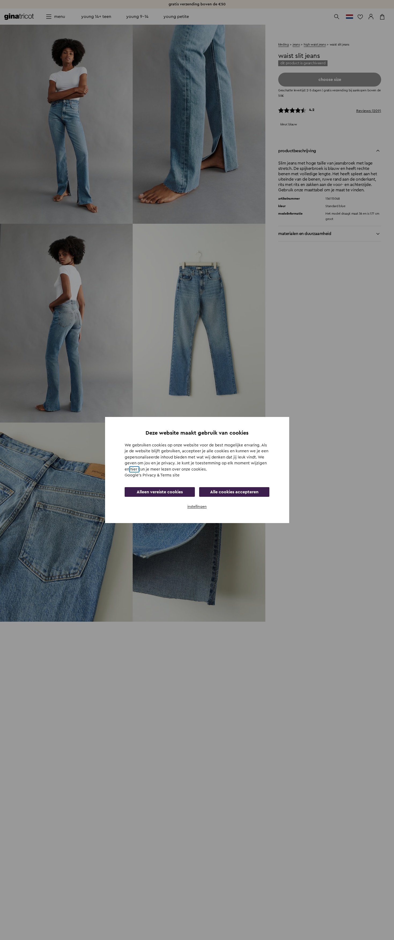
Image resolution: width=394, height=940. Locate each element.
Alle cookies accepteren (234, 492)
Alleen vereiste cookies (160, 492)
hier (134, 469)
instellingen (197, 507)
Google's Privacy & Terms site (152, 475)
